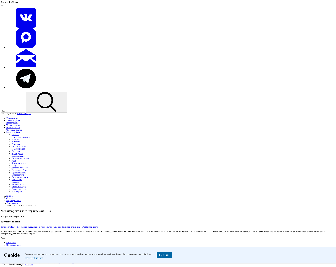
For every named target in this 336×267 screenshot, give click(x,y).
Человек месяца (13, 125)
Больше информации (34, 258)
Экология (16, 151)
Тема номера (12, 118)
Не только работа (19, 170)
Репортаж (16, 144)
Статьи (9, 198)
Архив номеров (24, 113)
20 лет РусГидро (19, 187)
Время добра (17, 153)
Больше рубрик (13, 132)
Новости (15, 182)
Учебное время (13, 120)
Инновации (17, 179)
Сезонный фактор (14, 130)
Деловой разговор (20, 168)
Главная (9, 196)
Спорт (14, 165)
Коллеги (15, 135)
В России (16, 142)
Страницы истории (20, 158)
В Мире (15, 139)
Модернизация (18, 149)
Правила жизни (13, 127)
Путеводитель (18, 175)
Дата (14, 161)
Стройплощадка (19, 146)
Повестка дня (12, 123)
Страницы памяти (20, 177)
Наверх (29, 265)
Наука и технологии (21, 137)
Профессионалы (19, 172)
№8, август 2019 (13, 200)
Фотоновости (18, 184)
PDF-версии (17, 191)
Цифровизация (18, 156)
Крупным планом (19, 163)
